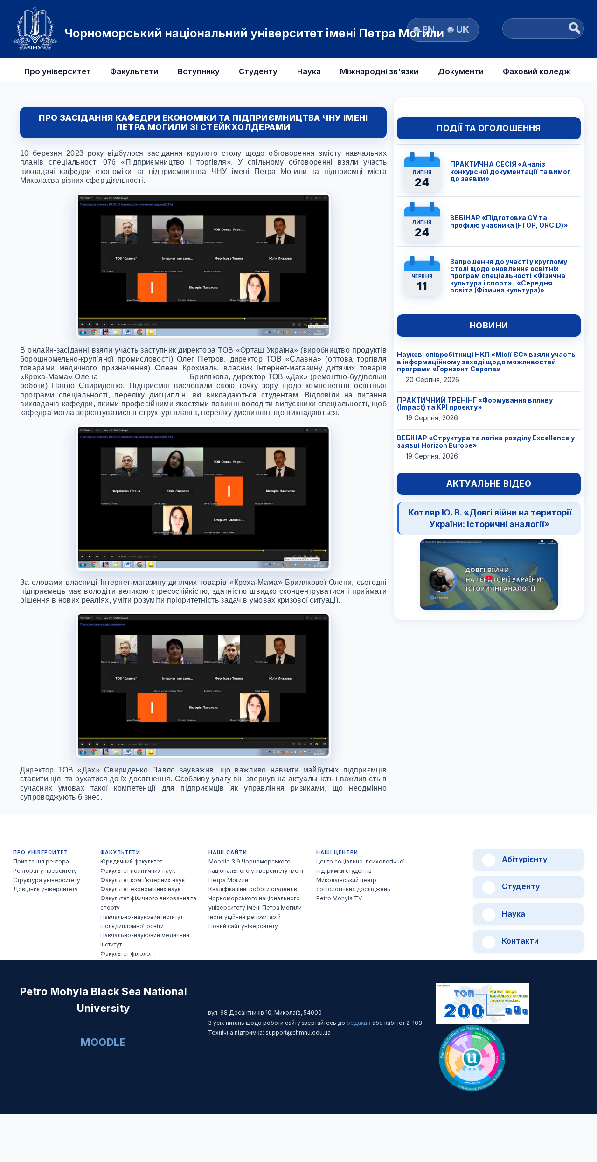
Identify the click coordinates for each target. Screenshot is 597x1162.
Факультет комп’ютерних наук (142, 880)
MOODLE (103, 1042)
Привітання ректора (41, 861)
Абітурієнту (523, 859)
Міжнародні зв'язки (379, 71)
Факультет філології (128, 953)
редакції (359, 1022)
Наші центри (337, 852)
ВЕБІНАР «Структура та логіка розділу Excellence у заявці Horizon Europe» (486, 441)
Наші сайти (227, 852)
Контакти (519, 941)
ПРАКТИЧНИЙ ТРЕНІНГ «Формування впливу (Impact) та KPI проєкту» (475, 403)
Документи (461, 71)
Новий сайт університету (243, 926)
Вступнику (199, 71)
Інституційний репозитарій (244, 916)
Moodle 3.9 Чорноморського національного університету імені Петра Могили (255, 871)
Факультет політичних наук (137, 870)
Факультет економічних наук (140, 888)
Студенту (258, 71)
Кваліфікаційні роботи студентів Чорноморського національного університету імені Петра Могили (255, 898)
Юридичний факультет (131, 861)
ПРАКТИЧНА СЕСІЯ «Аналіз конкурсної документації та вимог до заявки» (510, 171)
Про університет (57, 71)
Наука (309, 71)
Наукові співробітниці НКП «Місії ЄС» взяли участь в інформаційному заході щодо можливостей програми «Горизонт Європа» (486, 361)
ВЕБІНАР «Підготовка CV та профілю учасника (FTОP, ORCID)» (509, 221)
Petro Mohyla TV (339, 898)
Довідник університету (45, 888)
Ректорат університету (45, 870)
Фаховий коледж (536, 71)
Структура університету (46, 880)
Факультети (134, 71)
